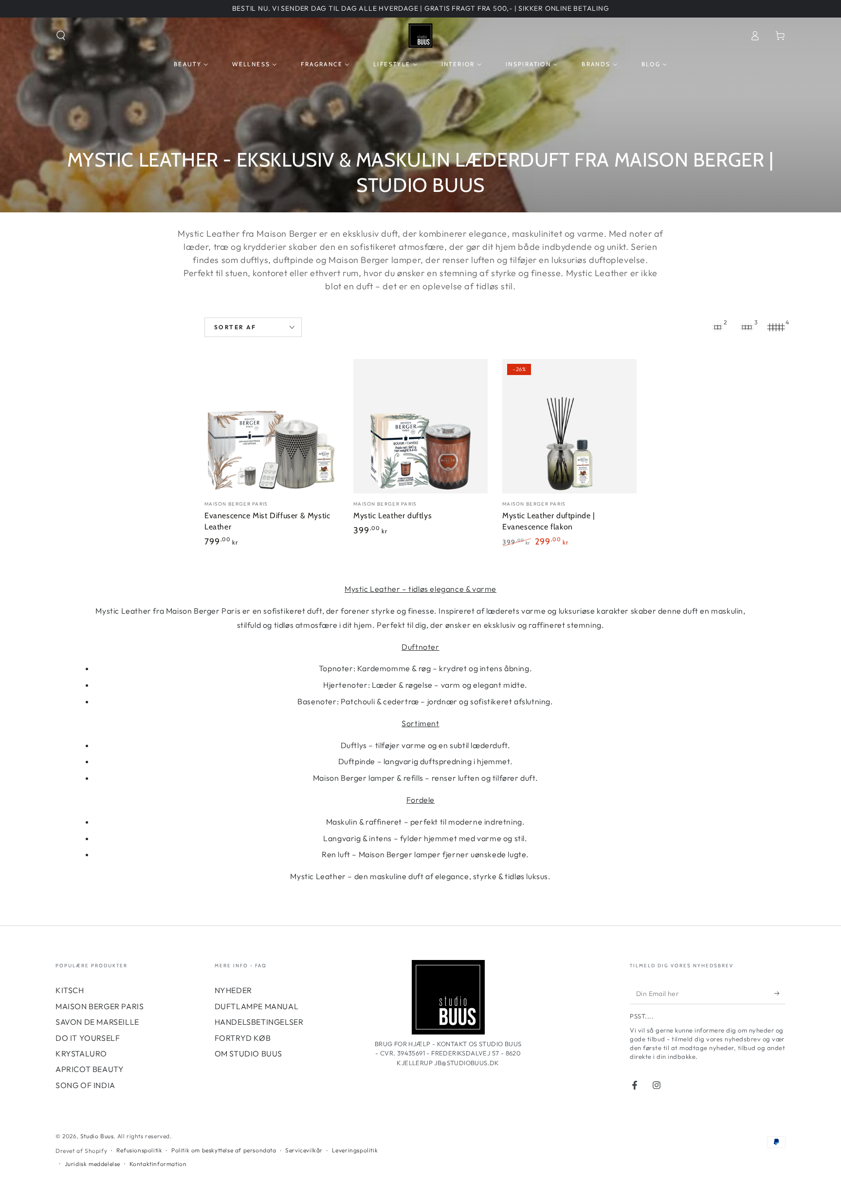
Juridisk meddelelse (92, 1163)
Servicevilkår (304, 1150)
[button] (60, 35)
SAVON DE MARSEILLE (97, 1022)
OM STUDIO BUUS (248, 1053)
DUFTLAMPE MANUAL (257, 1006)
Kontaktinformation (158, 1163)
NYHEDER (233, 990)
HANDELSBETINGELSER (259, 1022)
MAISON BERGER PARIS (99, 1006)
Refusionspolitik (139, 1150)
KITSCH (69, 990)
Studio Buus (97, 1136)
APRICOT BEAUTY (89, 1069)
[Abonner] (780, 993)
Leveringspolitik (355, 1150)
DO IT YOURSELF (87, 1038)
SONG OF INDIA (85, 1085)
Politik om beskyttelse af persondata (223, 1150)
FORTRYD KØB (243, 1038)
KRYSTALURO (81, 1053)
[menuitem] (191, 64)
